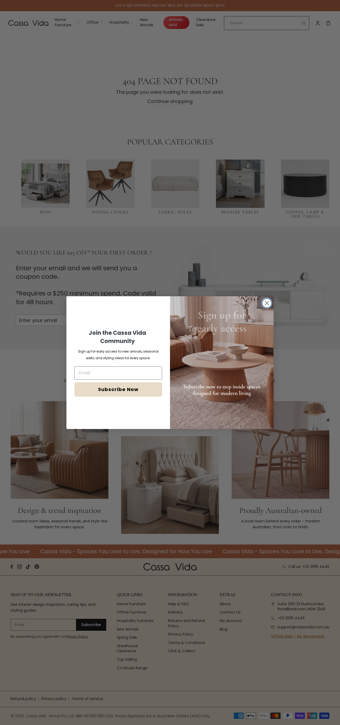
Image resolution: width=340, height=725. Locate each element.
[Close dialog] (266, 303)
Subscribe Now (118, 389)
